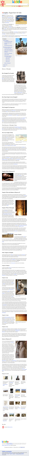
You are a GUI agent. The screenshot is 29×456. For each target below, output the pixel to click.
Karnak (3, 241)
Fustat (3, 120)
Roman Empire (23, 118)
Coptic (5, 28)
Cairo (3, 30)
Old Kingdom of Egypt (11, 17)
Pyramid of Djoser (17, 395)
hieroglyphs (13, 259)
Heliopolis (8, 145)
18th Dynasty (10, 115)
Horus (6, 145)
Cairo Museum (16, 164)
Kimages (17, 6)
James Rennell (5, 406)
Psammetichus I (11, 289)
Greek (10, 26)
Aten (6, 328)
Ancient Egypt (16, 31)
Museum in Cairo (21, 226)
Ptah (7, 111)
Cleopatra (3, 293)
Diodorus (12, 282)
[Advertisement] (14, 9)
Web (12, 6)
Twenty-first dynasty (7, 317)
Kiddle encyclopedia (9, 443)
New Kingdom (8, 20)
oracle (12, 296)
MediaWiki (22, 453)
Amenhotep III (4, 312)
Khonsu (5, 322)
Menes (3, 78)
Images (14, 6)
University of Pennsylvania (23, 225)
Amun (12, 145)
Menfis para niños (10, 427)
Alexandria (24, 117)
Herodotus (23, 147)
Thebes (17, 115)
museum (16, 225)
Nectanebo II (5, 304)
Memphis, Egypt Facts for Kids (6, 445)
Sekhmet (25, 195)
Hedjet (7, 205)
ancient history (7, 22)
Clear (26, 4)
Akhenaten (3, 331)
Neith (18, 255)
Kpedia (19, 6)
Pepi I (10, 27)
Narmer (15, 92)
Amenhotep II (18, 159)
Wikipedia (11, 453)
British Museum (14, 360)
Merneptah (6, 210)
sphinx (12, 158)
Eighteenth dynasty (4, 159)
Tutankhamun (17, 330)
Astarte (12, 254)
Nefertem (15, 274)
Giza (22, 368)
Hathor (24, 236)
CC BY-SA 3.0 (10, 452)
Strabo (4, 283)
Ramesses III (4, 275)
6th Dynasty (13, 110)
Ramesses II (8, 157)
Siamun (11, 318)
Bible (10, 36)
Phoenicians (23, 254)
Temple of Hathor (23, 408)
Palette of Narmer (20, 92)
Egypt (3, 16)
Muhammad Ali (4, 360)
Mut (12, 321)
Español (22, 6)
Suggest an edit (22, 447)
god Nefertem (11, 382)
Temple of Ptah (5, 420)
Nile (5, 36)
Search (28, 4)
